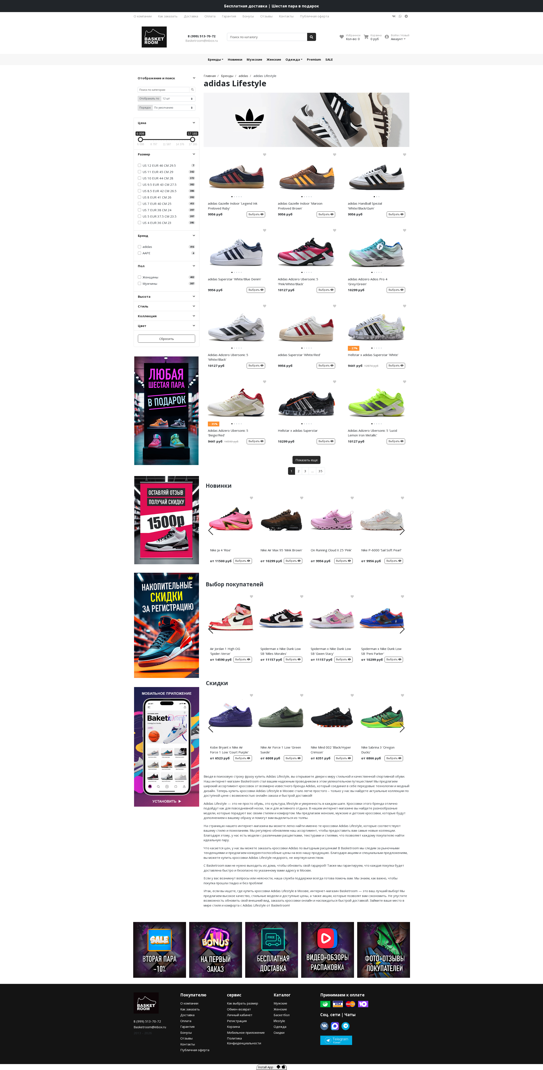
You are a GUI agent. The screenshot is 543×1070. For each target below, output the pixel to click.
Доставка (191, 16)
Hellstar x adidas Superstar (298, 430)
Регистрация (237, 1021)
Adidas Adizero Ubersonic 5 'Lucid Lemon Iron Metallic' (372, 432)
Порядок (145, 107)
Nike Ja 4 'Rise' (220, 550)
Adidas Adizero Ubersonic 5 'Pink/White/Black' (298, 281)
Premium (314, 59)
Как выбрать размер (242, 1003)
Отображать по (149, 98)
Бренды (214, 59)
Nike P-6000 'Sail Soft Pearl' (381, 550)
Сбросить (166, 339)
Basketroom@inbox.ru (201, 40)
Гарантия (229, 16)
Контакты (286, 16)
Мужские (254, 59)
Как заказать (168, 16)
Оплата (210, 16)
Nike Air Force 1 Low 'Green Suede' (280, 749)
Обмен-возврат (239, 1009)
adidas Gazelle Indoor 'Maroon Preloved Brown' (300, 205)
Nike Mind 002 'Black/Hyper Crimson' (331, 749)
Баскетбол (282, 1015)
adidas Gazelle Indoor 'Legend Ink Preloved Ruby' (232, 205)
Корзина (233, 1026)
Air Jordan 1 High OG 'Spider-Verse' (225, 651)
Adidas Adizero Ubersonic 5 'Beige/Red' (228, 432)
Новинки (235, 59)
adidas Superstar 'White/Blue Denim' (234, 279)
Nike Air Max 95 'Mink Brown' (281, 550)
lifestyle (279, 1021)
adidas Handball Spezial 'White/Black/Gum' (365, 205)
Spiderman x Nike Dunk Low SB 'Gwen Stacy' (331, 651)
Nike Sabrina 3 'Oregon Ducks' (378, 749)
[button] (211, 530)
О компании (143, 16)
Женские (274, 59)
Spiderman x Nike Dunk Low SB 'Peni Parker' (381, 651)
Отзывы (266, 16)
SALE (329, 59)
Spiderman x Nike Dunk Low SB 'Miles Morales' (280, 651)
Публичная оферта (314, 16)
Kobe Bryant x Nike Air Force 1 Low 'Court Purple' (229, 749)
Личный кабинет (239, 1015)
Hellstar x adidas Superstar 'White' (373, 355)
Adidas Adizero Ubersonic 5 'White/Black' (228, 357)
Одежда (292, 59)
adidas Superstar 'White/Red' (299, 355)
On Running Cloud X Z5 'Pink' (331, 550)
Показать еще (306, 460)
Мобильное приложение (246, 1032)
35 (320, 471)
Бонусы (248, 16)
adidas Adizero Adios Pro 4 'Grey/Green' (367, 281)
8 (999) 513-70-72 (202, 36)
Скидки (279, 1032)
